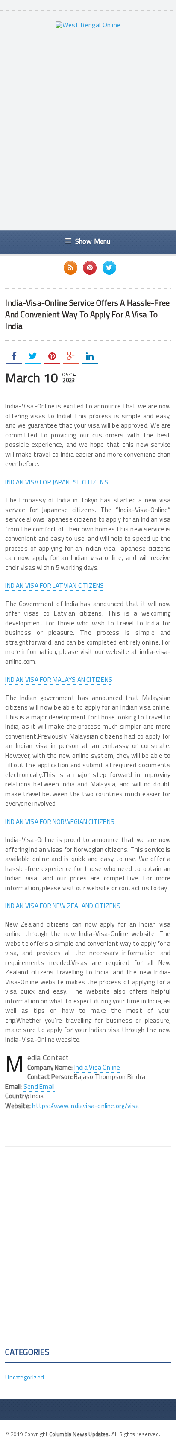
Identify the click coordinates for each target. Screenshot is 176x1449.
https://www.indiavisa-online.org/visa (85, 1106)
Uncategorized (24, 1377)
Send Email (39, 1086)
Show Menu (93, 241)
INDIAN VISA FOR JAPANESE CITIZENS (56, 482)
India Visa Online (97, 1067)
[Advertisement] (88, 129)
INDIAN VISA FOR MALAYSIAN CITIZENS (58, 679)
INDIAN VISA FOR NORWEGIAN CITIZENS (59, 822)
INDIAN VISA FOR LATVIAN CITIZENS (54, 585)
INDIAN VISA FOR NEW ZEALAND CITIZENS (62, 906)
